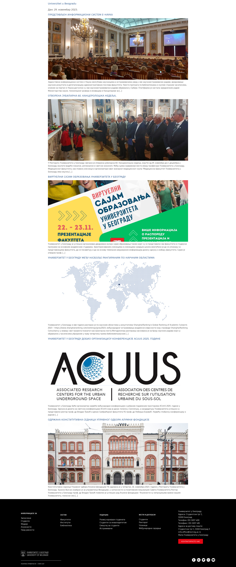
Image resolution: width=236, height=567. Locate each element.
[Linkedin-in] (198, 560)
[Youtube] (213, 560)
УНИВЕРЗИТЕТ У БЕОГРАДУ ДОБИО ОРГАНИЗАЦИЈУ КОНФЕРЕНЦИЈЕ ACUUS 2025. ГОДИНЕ (104, 338)
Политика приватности (28, 564)
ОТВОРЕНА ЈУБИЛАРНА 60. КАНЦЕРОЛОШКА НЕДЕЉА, (82, 95)
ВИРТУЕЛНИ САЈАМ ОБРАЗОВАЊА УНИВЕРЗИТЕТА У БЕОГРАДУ (87, 176)
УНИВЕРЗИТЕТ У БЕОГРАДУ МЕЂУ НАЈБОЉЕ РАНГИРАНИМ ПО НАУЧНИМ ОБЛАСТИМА (101, 257)
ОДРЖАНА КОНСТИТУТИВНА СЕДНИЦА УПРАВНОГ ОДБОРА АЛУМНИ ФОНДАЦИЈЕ (98, 419)
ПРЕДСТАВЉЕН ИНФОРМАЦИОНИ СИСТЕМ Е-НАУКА (80, 14)
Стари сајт (40, 564)
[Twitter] (203, 560)
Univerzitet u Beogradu (62, 3)
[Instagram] (208, 560)
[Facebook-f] (194, 560)
